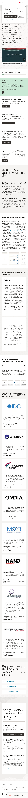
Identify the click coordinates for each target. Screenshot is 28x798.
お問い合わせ (14, 789)
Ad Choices (12, 787)
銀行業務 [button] (3, 365)
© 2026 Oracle (4, 784)
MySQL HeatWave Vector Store (15, 230)
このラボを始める (7, 752)
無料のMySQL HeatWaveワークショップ (12, 114)
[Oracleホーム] (6, 3)
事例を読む (5, 160)
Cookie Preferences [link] (5, 787)
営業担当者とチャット (18, 795)
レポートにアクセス (6, 142)
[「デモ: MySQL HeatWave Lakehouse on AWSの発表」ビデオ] (14, 55)
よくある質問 (17, 72)
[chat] (9, 795)
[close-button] (25, 795)
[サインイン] (22, 2)
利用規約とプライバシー (15, 784)
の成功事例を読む (5, 106)
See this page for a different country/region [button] (13, 20)
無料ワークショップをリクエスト (9, 122)
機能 (6, 72)
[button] (2, 2)
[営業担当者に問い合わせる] (25, 2)
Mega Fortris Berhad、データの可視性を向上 (13, 151)
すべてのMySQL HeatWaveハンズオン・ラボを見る (13, 734)
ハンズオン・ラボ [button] (7, 719)
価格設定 (11, 72)
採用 (17, 787)
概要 (3, 72)
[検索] (17, 2)
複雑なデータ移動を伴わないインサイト (11, 99)
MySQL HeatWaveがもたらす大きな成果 (12, 131)
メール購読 (21, 787)
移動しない (21, 16)
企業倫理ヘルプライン (6, 789)
